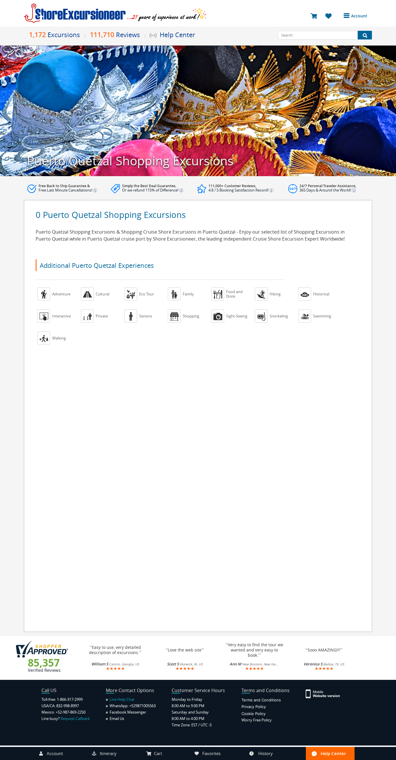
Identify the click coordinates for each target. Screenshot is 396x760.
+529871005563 (142, 705)
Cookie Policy (253, 713)
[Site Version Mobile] (326, 693)
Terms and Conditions (261, 700)
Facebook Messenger (127, 712)
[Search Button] (365, 35)
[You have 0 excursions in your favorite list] (330, 15)
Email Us (116, 718)
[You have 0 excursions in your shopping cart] (315, 15)
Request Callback (75, 718)
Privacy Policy (253, 706)
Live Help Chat (122, 699)
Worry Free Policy (256, 720)
